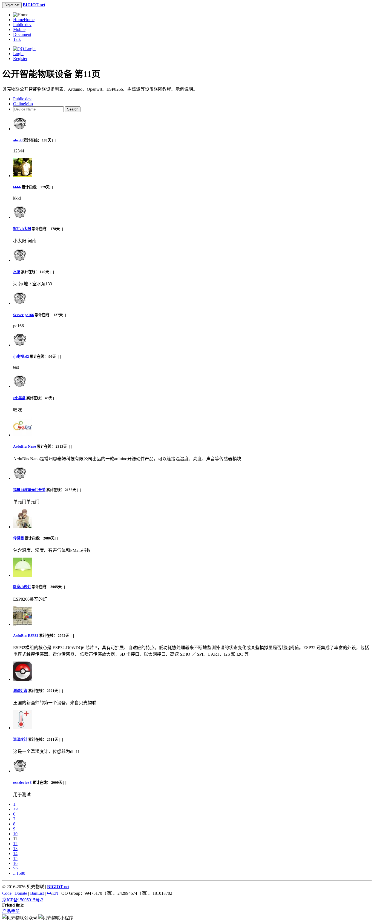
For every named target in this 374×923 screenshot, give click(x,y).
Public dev (22, 24)
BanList (37, 893)
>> (15, 868)
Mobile (19, 29)
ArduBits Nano (24, 446)
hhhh (17, 187)
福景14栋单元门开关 (29, 490)
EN (55, 893)
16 (15, 863)
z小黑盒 (19, 398)
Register (20, 58)
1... (16, 804)
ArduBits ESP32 (25, 636)
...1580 (19, 873)
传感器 (18, 538)
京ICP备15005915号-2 (22, 900)
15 (15, 858)
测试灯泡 (20, 691)
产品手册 (11, 911)
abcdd (17, 140)
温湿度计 (20, 739)
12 (15, 843)
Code (6, 893)
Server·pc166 (23, 315)
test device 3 (22, 782)
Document (22, 34)
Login (18, 53)
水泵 (16, 272)
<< (15, 809)
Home (23, 19)
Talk (17, 39)
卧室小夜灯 (22, 587)
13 (15, 848)
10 (15, 833)
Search (72, 109)
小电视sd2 (21, 356)
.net (58, 886)
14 (15, 853)
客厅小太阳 (22, 229)
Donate (21, 893)
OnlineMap (23, 103)
